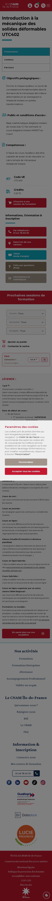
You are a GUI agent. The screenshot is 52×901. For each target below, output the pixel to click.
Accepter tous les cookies (26, 471)
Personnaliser (26, 462)
